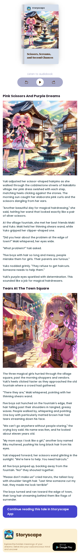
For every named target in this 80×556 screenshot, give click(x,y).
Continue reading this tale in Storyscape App (38, 511)
